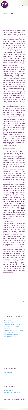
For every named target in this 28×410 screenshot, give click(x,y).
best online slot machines (11, 334)
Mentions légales (8, 390)
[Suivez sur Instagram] (13, 381)
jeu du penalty (8, 320)
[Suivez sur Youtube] (7, 381)
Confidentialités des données (12, 392)
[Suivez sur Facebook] (4, 381)
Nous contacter (7, 372)
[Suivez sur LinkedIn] (10, 381)
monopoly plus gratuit (10, 322)
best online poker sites (10, 336)
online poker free (8, 332)
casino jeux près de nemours (12, 324)
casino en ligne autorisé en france (13, 330)
